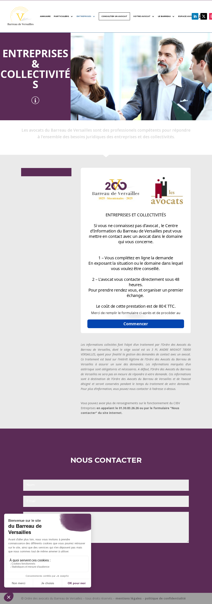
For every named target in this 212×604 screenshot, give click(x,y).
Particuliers (61, 16)
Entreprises (84, 16)
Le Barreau (164, 16)
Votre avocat (142, 16)
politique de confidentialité (165, 598)
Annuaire (45, 16)
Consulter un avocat (114, 16)
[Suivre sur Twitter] (203, 16)
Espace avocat (187, 16)
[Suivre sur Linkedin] (195, 16)
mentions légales (129, 598)
